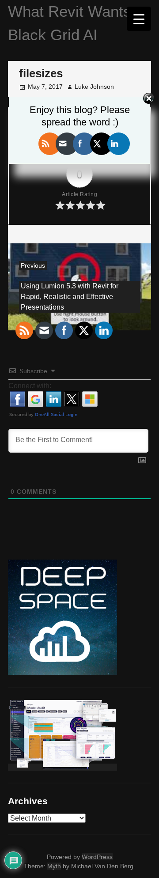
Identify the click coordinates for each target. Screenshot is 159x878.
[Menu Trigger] (139, 19)
